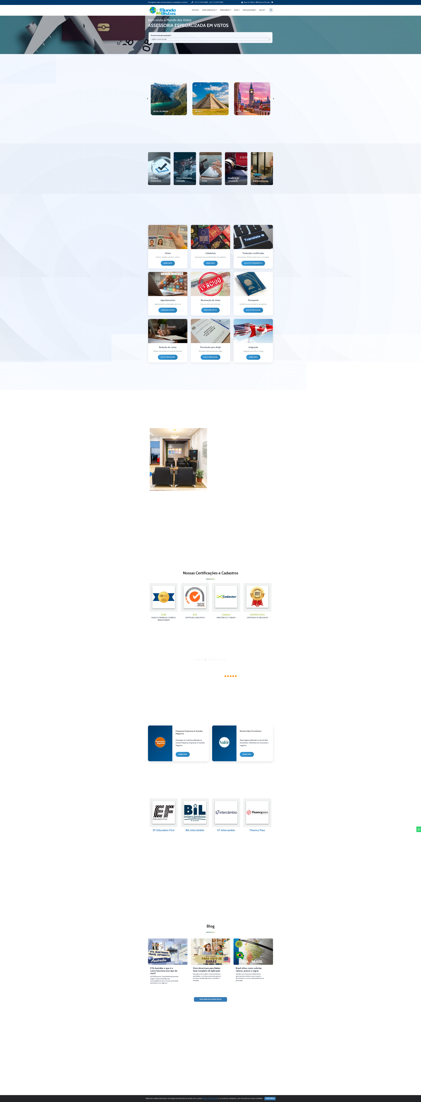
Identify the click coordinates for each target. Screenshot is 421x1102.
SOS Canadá (195, 1060)
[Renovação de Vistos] (210, 284)
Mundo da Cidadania (198, 1065)
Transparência (196, 1045)
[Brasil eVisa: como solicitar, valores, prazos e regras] (253, 945)
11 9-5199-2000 (157, 1042)
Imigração (253, 347)
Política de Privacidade (199, 1036)
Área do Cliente (249, 2)
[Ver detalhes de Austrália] (252, 98)
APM (226, 823)
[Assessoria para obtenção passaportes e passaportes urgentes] (253, 284)
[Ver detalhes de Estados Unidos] (210, 98)
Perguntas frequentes (199, 1033)
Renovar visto (210, 310)
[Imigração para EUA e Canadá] (253, 331)
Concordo (270, 1098)
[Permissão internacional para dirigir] (210, 331)
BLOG (261, 10)
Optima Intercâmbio (164, 823)
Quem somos (196, 1038)
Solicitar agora (253, 310)
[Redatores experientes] (167, 331)
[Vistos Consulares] (167, 237)
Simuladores (249, 10)
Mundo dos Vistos (197, 1058)
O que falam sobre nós (199, 1031)
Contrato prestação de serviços (202, 1029)
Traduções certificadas (253, 253)
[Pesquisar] (271, 10)
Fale (236, 10)
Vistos (195, 10)
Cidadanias (210, 253)
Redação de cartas (168, 347)
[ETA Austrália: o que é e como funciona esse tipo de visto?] (167, 945)
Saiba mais (167, 263)
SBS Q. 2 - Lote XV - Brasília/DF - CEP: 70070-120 (165, 1056)
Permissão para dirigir (210, 347)
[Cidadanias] (210, 237)
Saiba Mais (182, 748)
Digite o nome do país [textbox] (159, 39)
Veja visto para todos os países (209, 126)
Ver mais (156, 895)
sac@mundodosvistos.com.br (162, 1047)
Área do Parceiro (264, 2)
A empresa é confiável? (199, 1027)
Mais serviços (208, 10)
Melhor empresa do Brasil (200, 1043)
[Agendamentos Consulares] (167, 284)
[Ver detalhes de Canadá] (169, 98)
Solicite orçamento (253, 263)
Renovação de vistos (210, 300)
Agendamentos (168, 300)
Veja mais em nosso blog (210, 992)
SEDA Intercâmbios (257, 823)
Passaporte (253, 300)
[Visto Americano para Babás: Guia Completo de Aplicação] (210, 945)
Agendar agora (167, 310)
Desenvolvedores (197, 1040)
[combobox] (210, 39)
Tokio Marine (195, 823)
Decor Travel (195, 1063)
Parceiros (225, 10)
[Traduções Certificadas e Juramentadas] (253, 237)
